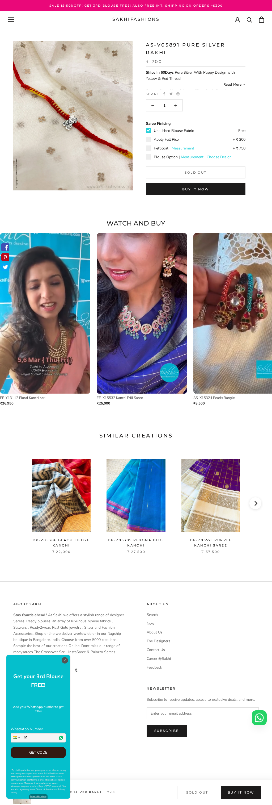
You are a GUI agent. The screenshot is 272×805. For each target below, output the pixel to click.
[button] (16, 737)
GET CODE (38, 752)
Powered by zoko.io (38, 796)
